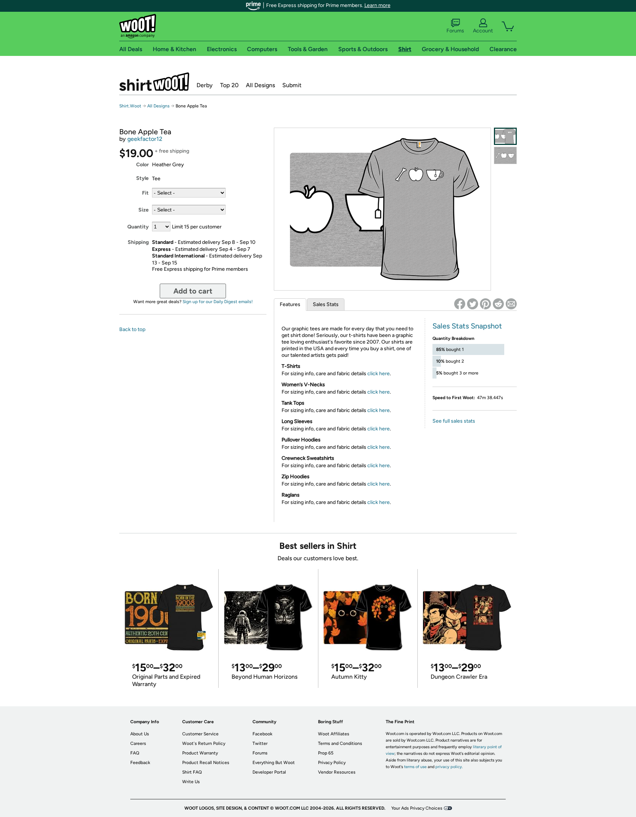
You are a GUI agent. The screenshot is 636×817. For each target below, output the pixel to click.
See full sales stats (453, 421)
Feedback (140, 762)
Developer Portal (269, 772)
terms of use (415, 766)
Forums (455, 31)
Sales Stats (326, 304)
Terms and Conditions (340, 743)
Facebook (262, 733)
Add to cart (192, 291)
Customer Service (200, 733)
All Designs (260, 85)
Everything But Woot (273, 762)
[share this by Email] (511, 303)
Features (290, 304)
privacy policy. (449, 766)
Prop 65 (325, 753)
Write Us (191, 781)
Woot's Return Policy (203, 743)
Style (142, 178)
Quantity (138, 227)
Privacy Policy (332, 762)
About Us (139, 733)
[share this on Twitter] (472, 303)
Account (483, 31)
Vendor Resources (337, 772)
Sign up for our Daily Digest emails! (218, 301)
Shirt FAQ (192, 772)
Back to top (132, 329)
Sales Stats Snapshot (467, 326)
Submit (291, 85)
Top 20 (229, 85)
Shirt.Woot (154, 81)
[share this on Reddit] (498, 303)
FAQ (134, 753)
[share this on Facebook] (459, 303)
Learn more (377, 5)
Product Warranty (200, 753)
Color (142, 164)
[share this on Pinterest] (485, 303)
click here (378, 373)
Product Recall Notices (205, 762)
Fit (145, 193)
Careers (138, 743)
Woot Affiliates (333, 733)
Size (143, 210)
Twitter (260, 743)
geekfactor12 (144, 138)
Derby (205, 85)
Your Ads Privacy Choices (416, 808)
